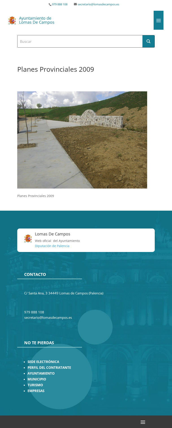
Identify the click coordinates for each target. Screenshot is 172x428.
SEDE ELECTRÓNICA (43, 361)
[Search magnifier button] (148, 41)
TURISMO (35, 385)
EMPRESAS (36, 390)
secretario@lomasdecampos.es (98, 4)
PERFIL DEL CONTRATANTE (49, 367)
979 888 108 (59, 4)
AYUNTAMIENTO (41, 373)
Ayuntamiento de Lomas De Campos (36, 20)
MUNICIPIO (37, 379)
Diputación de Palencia (52, 246)
